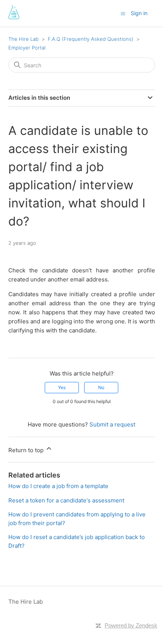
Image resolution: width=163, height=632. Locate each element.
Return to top (26, 450)
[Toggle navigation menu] (123, 13)
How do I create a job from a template (58, 486)
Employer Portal (26, 48)
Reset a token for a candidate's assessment (66, 500)
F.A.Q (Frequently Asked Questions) (90, 39)
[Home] (13, 17)
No (101, 387)
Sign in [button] (139, 13)
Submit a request (112, 424)
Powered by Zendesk (131, 625)
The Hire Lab (23, 39)
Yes (62, 387)
